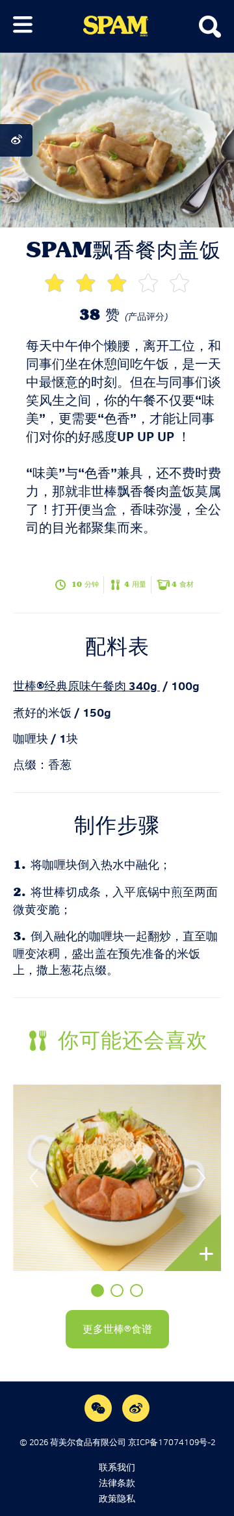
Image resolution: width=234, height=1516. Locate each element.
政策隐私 (117, 1498)
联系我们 (117, 1467)
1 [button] (97, 1290)
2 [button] (117, 1290)
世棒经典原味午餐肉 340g (85, 686)
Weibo (136, 1408)
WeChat (98, 1408)
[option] (117, 1177)
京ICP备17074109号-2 (171, 1442)
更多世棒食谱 (117, 1329)
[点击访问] (117, 1177)
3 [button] (136, 1290)
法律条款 (117, 1482)
